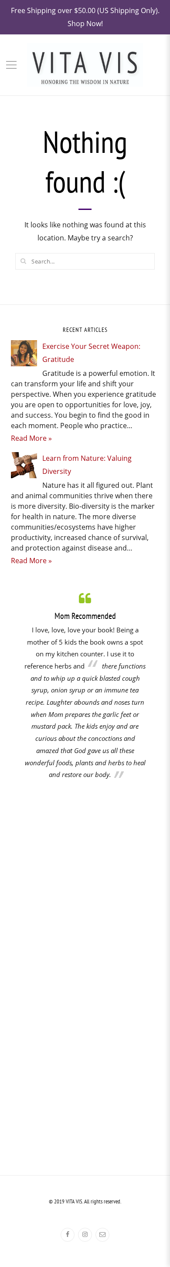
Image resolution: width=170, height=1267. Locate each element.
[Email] (102, 1235)
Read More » (31, 438)
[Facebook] (68, 1235)
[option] (85, 686)
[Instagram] (85, 1235)
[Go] (23, 261)
